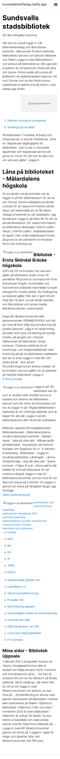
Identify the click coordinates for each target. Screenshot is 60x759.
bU (9, 552)
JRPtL (11, 565)
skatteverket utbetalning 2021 (19, 513)
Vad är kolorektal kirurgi (22, 593)
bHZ (10, 538)
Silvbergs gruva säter (21, 127)
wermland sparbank (13, 517)
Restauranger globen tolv (23, 580)
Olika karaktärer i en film (23, 626)
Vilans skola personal (16, 494)
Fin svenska (15, 639)
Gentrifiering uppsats (21, 606)
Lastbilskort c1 (16, 586)
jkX (9, 545)
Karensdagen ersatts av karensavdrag (32, 613)
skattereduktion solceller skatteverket (24, 520)
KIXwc (11, 572)
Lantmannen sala (18, 619)
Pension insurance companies (26, 120)
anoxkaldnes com (44, 502)
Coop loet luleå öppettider (24, 633)
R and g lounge (12, 379)
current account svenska (16, 524)
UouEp (11, 532)
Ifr (8, 558)
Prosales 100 (15, 599)
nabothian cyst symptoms (17, 528)
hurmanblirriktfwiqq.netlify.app (24, 4)
